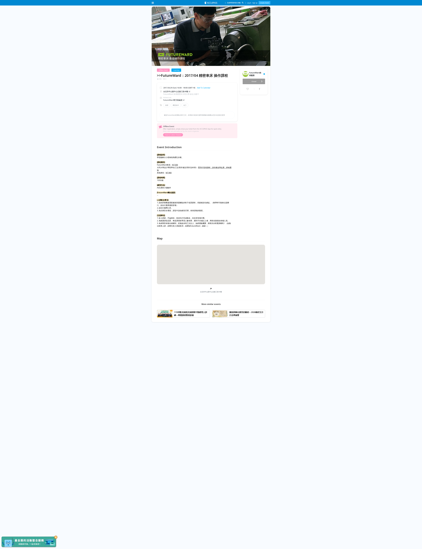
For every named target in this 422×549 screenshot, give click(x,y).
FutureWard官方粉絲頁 (172, 100)
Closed (253, 81)
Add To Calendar (203, 88)
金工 (184, 105)
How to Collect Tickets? (173, 135)
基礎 (166, 105)
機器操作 (176, 105)
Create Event (264, 3)
